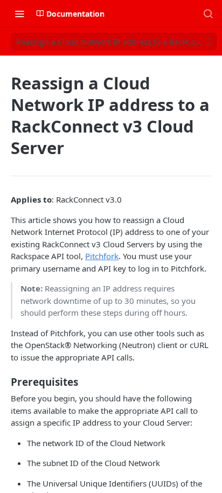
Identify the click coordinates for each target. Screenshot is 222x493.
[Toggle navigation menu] (19, 13)
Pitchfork (102, 256)
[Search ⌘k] (208, 13)
